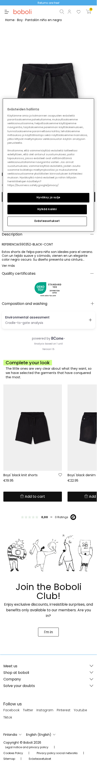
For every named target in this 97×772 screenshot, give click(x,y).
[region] (48, 165)
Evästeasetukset (47, 221)
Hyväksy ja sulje (48, 197)
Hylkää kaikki (47, 209)
